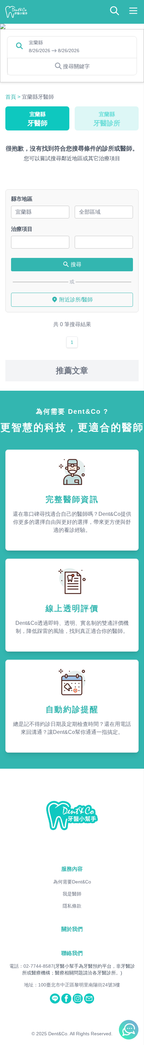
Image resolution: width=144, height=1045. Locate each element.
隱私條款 (72, 906)
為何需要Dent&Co (72, 881)
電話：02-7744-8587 (31, 966)
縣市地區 (21, 199)
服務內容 (72, 869)
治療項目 (21, 229)
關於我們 (72, 929)
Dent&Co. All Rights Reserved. (80, 1033)
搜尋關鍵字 (76, 66)
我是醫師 (72, 893)
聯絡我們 (72, 953)
